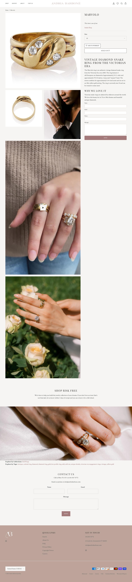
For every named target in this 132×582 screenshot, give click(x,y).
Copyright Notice (48, 550)
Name (49, 487)
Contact (91, 574)
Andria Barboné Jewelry (15, 573)
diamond (35, 464)
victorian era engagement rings (91, 464)
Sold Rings (25, 462)
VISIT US (30, 3)
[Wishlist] (118, 3)
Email (83, 487)
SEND (105, 138)
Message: (86, 122)
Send (66, 514)
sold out (67, 464)
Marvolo (12, 10)
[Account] (113, 3)
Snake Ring (88, 28)
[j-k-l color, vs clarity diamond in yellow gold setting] (43, 207)
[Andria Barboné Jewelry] (66, 3)
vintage (103, 464)
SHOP (6, 3)
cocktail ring (27, 464)
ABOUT (22, 3)
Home (7, 10)
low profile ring (56, 464)
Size (85, 34)
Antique (20, 464)
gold (49, 464)
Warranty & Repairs (122, 574)
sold (63, 464)
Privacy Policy (46, 547)
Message (66, 497)
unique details (75, 464)
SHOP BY (14, 3)
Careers (44, 554)
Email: (85, 109)
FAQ (44, 544)
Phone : (86, 116)
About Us (45, 540)
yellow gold (110, 464)
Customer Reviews (110, 574)
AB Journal (84, 574)
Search (44, 537)
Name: (85, 103)
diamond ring (43, 464)
